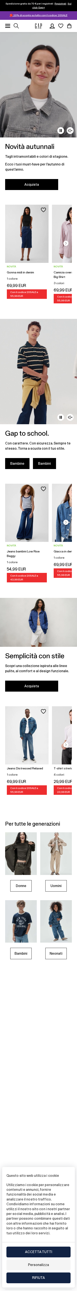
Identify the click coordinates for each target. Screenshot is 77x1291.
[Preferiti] (60, 25)
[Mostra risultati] (16, 25)
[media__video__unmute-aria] (70, 130)
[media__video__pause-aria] (60, 130)
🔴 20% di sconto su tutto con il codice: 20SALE (38, 15)
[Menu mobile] (7, 25)
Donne (21, 886)
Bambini (44, 464)
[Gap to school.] (38, 396)
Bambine (17, 464)
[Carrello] (69, 25)
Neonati (56, 953)
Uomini (56, 886)
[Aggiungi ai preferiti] (43, 209)
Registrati (60, 3)
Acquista (31, 184)
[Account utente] (52, 25)
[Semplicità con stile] (38, 647)
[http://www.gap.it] (38, 26)
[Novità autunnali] (38, 113)
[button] (65, 243)
